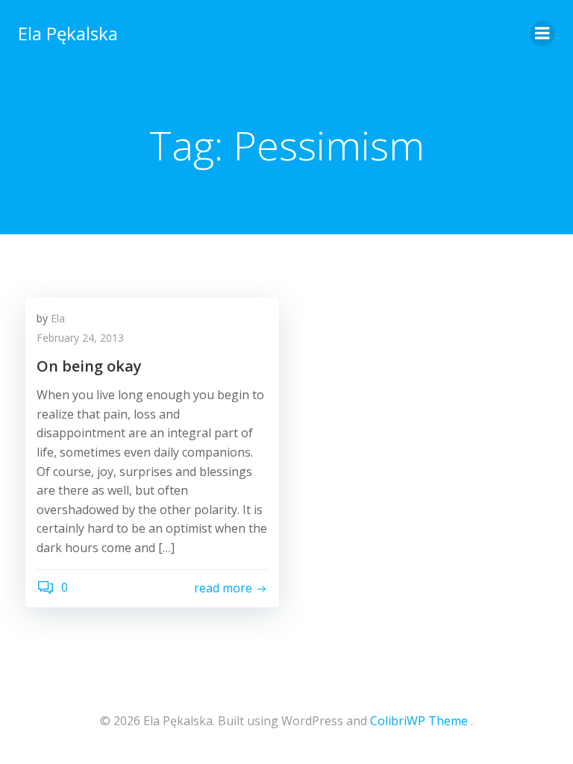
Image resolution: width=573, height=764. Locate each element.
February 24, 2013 (80, 338)
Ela (58, 318)
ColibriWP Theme (419, 721)
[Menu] (542, 33)
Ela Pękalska (68, 33)
